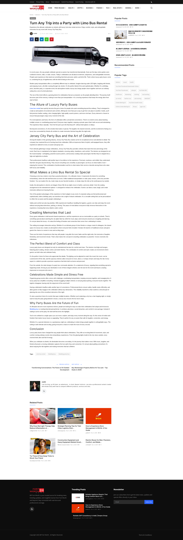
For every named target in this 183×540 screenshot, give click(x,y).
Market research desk (64, 445)
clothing (136, 94)
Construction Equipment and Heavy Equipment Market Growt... (70, 441)
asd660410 (131, 35)
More (137, 8)
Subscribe (149, 502)
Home (50, 8)
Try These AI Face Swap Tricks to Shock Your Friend (42, 457)
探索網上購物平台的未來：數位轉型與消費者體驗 (130, 55)
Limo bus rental (35, 108)
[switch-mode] (151, 2)
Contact (32, 2)
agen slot (142, 106)
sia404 (44, 382)
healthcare (119, 94)
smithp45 (88, 445)
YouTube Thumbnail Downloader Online (127, 86)
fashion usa (127, 98)
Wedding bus (52, 354)
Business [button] (89, 8)
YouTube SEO (143, 90)
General (37, 15)
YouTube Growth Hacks (135, 102)
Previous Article (64, 364)
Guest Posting (79, 2)
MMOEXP (147, 98)
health (132, 82)
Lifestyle (133, 90)
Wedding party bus (64, 354)
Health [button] (70, 8)
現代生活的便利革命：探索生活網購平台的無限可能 (131, 25)
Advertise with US (90, 2)
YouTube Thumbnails (122, 90)
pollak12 (88, 433)
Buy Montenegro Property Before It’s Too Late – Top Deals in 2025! (90, 369)
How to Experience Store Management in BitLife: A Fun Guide (96, 428)
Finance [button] (99, 8)
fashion (118, 82)
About (47, 2)
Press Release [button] (59, 8)
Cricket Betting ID (121, 102)
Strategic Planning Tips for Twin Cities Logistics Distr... (69, 427)
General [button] (128, 8)
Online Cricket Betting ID (123, 106)
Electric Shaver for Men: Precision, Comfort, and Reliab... (98, 441)
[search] (151, 8)
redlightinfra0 (33, 431)
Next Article (75, 364)
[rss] (32, 509)
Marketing (128, 94)
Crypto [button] (79, 8)
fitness (135, 106)
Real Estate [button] (117, 8)
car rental (118, 98)
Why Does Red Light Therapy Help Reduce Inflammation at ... (42, 427)
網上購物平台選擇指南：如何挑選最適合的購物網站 (131, 48)
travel (125, 82)
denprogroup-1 (77, 518)
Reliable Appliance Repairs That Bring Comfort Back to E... (96, 495)
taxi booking (145, 94)
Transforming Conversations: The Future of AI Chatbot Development (50, 369)
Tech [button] (107, 8)
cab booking (137, 98)
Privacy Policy (40, 2)
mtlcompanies (61, 431)
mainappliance (89, 499)
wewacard (119, 27)
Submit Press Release (67, 2)
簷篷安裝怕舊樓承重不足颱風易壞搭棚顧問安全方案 (140, 32)
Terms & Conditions (145, 535)
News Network (55, 2)
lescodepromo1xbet (35, 461)
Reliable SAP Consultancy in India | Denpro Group (90, 516)
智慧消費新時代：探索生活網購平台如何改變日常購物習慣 (133, 42)
